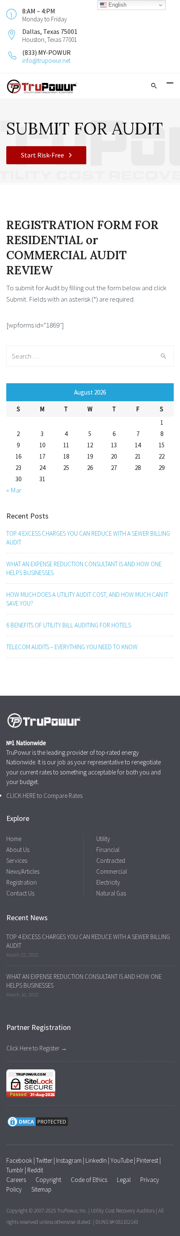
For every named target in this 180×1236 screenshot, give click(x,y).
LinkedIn (96, 1160)
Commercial (111, 871)
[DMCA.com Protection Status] (37, 1121)
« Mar (13, 490)
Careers (16, 1180)
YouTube (122, 1160)
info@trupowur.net (46, 61)
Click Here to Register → (36, 1048)
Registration (21, 882)
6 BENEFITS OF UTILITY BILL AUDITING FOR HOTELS (68, 625)
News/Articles (22, 871)
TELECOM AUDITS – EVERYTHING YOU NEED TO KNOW (72, 647)
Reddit (35, 1170)
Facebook (19, 1160)
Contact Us (20, 893)
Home (13, 839)
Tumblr (14, 1170)
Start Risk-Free (42, 155)
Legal (124, 1180)
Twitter (44, 1160)
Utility (103, 839)
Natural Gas (111, 893)
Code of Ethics (89, 1180)
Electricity (108, 882)
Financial (107, 850)
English (116, 5)
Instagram (69, 1160)
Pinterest (147, 1160)
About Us (17, 850)
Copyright (48, 1180)
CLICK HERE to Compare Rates (44, 796)
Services (16, 860)
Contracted (110, 860)
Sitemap (41, 1189)
